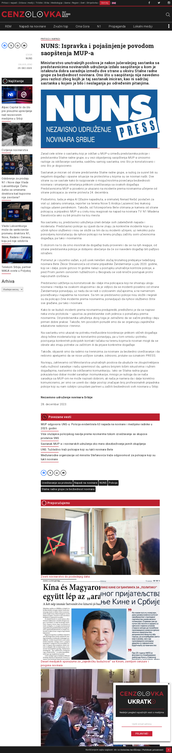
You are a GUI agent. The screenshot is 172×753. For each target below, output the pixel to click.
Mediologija (56, 3)
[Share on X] (11, 45)
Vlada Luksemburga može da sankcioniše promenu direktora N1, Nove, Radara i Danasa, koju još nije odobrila (16, 233)
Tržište (39, 3)
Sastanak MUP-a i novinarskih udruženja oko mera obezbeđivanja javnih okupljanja (93, 443)
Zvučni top (60, 26)
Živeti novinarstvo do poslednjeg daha (65, 576)
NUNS (29, 58)
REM (8, 26)
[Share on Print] (17, 45)
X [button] (168, 750)
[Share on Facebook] (4, 45)
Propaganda (117, 26)
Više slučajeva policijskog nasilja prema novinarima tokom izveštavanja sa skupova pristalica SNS (94, 436)
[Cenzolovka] (36, 14)
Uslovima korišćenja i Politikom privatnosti (141, 750)
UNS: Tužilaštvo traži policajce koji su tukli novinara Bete (77, 449)
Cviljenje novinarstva (15, 150)
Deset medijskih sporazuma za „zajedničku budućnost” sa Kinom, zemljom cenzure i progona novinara (95, 663)
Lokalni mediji (143, 26)
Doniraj (104, 3)
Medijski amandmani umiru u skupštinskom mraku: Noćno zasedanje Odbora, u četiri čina (97, 750)
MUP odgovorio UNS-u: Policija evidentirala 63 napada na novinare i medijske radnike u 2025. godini (96, 426)
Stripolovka (92, 3)
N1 (99, 26)
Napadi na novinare (32, 26)
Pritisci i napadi (9, 3)
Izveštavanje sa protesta (57, 482)
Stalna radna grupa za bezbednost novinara (68, 489)
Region (75, 3)
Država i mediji (26, 3)
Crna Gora (83, 26)
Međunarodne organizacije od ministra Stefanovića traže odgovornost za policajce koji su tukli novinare (98, 457)
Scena (67, 3)
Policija (113, 482)
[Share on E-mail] (24, 45)
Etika (46, 3)
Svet (83, 3)
